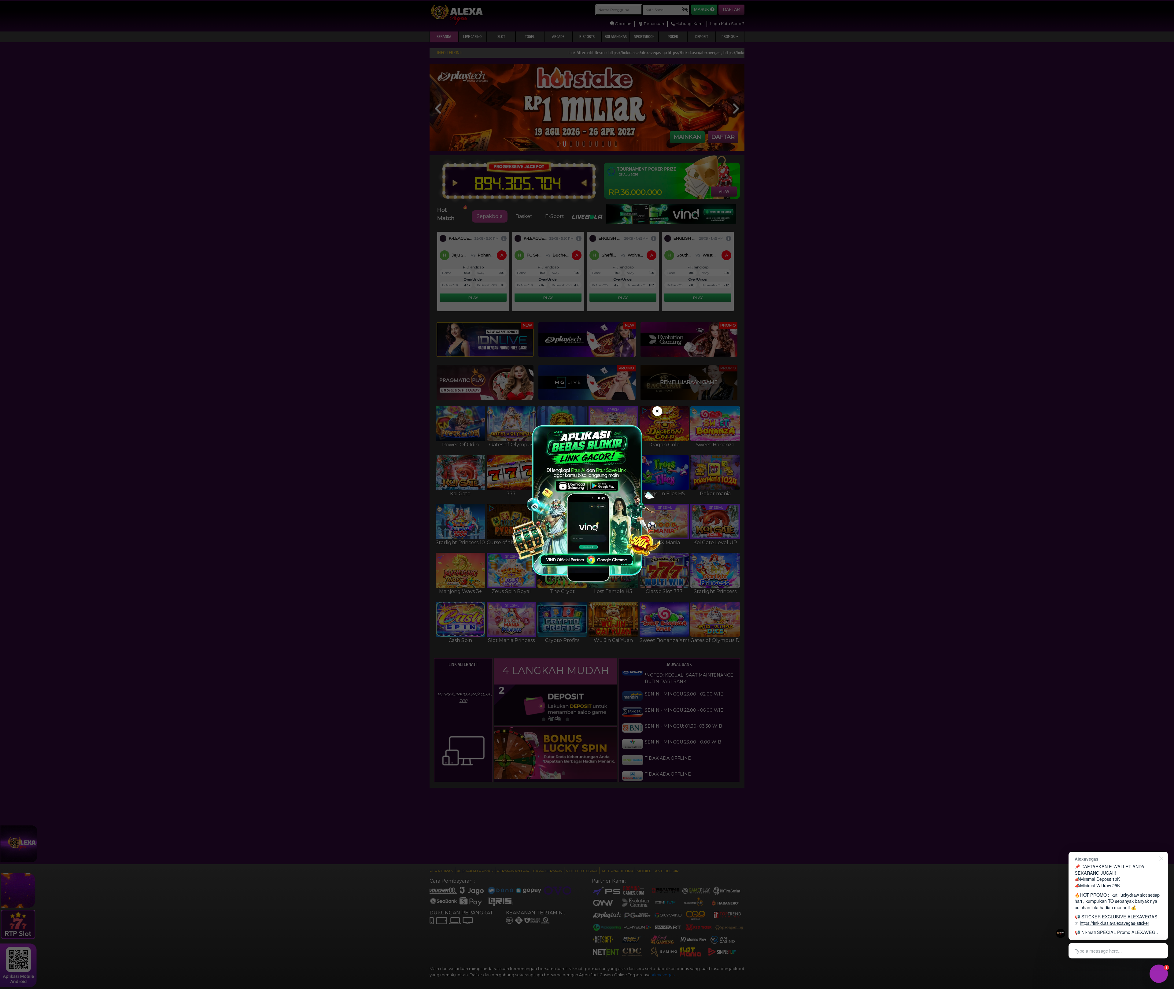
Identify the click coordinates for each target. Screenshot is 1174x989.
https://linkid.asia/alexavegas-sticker (1114, 923)
